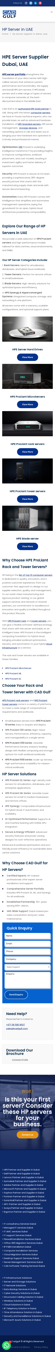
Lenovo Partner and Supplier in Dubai (24, 1177)
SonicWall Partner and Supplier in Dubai (25, 1200)
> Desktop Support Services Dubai (20, 1258)
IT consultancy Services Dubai (20, 1223)
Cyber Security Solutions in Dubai (22, 1293)
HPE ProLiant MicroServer (18, 668)
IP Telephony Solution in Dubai (20, 1308)
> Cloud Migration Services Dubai (20, 1254)
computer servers (40, 112)
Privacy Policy (41, 1347)
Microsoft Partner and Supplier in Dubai (25, 1188)
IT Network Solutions (15, 1285)
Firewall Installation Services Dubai (22, 1239)
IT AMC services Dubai (16, 1231)
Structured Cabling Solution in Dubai (23, 1296)
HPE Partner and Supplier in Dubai (22, 1169)
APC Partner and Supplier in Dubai (22, 1204)
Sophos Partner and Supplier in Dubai (24, 1192)
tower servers (38, 620)
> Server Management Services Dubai (22, 1262)
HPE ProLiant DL (13, 678)
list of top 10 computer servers (35, 575)
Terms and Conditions (18, 1347)
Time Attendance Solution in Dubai (23, 1312)
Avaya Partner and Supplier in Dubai (23, 1207)
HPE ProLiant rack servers (15, 700)
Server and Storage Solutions (20, 1281)
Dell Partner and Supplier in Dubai (22, 1173)
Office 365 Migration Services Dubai (23, 1242)
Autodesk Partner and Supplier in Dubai (25, 1181)
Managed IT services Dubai (18, 1227)
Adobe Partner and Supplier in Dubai (23, 1185)
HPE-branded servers (29, 124)
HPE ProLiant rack (17, 620)
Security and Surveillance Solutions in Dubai (27, 1316)
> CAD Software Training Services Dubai (23, 1265)
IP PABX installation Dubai (17, 1246)
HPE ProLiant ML (13, 673)
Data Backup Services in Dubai (20, 1289)
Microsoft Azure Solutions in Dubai (22, 1319)
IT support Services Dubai (17, 1235)
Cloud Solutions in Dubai (17, 1304)
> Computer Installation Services (20, 1250)
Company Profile (20, 1059)
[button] (6, 1345)
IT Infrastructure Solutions (18, 1277)
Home (5, 34)
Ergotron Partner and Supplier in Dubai (24, 1211)
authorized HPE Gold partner (33, 108)
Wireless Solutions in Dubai (18, 1300)
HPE (20, 147)
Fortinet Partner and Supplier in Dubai (24, 1196)
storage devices (28, 127)
